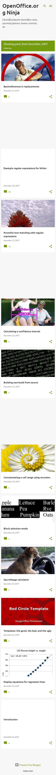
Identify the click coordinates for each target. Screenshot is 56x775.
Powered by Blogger (30, 764)
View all (7, 48)
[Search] (44, 6)
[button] (50, 97)
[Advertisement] (28, 125)
